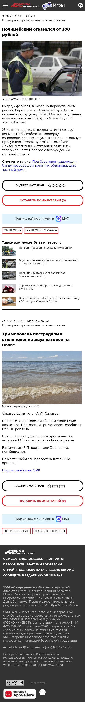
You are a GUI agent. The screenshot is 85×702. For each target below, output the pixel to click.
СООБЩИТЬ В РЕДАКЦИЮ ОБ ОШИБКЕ (32, 575)
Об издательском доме (23, 559)
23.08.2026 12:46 (13, 321)
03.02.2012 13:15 (12, 16)
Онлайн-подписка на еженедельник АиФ (38, 570)
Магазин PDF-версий (44, 564)
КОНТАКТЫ (55, 559)
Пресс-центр (13, 564)
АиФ (36, 406)
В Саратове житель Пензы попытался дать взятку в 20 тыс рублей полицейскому (49, 300)
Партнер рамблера (37, 683)
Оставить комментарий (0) (43, 200)
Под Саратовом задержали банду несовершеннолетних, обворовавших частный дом (39, 166)
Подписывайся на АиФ (21, 470)
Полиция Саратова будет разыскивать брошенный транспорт (42, 274)
